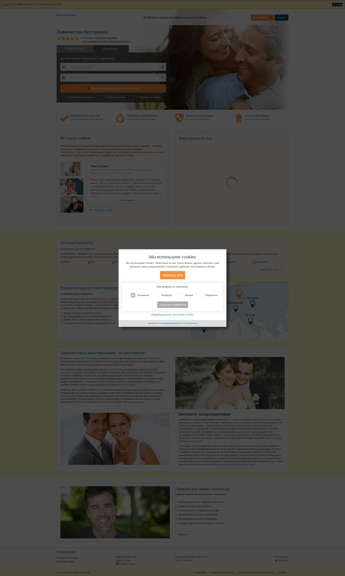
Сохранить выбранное (172, 304)
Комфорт (167, 295)
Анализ (189, 295)
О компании (191, 323)
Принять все (172, 275)
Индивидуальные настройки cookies (172, 314)
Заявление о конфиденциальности (166, 323)
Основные (143, 295)
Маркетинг (212, 295)
